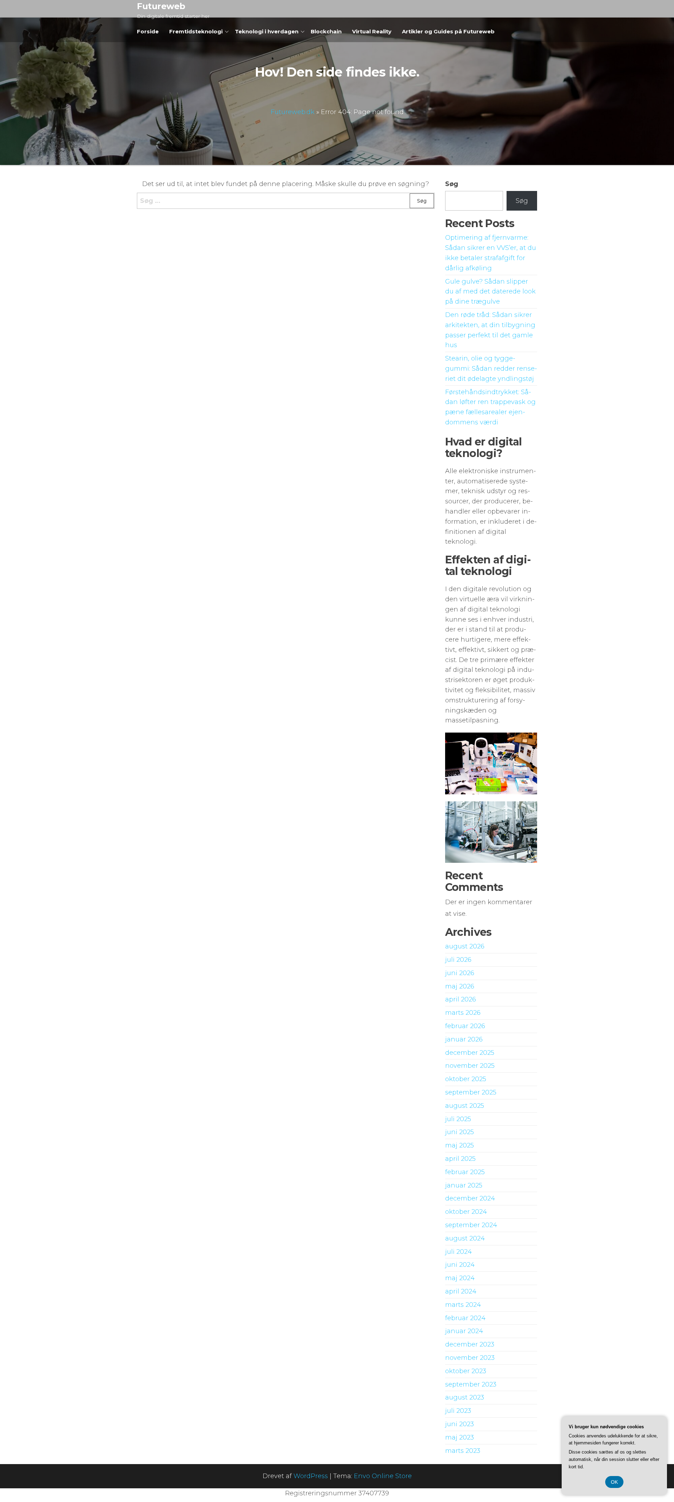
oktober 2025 (465, 1079)
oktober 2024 (466, 1212)
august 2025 (464, 1106)
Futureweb (161, 6)
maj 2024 (460, 1278)
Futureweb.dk (293, 112)
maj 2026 (459, 986)
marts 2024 (463, 1305)
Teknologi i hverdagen (266, 31)
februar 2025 (465, 1172)
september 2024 (471, 1225)
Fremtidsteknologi (196, 31)
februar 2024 (465, 1318)
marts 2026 (463, 1013)
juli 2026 (458, 960)
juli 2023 (458, 1411)
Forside (148, 31)
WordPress (310, 1476)
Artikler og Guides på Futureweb (448, 31)
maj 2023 (459, 1437)
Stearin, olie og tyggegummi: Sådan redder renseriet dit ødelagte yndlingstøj (491, 369)
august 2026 (464, 946)
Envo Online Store (383, 1476)
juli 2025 (458, 1119)
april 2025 (460, 1159)
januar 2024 (464, 1331)
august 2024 (465, 1238)
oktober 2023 (465, 1371)
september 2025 (470, 1092)
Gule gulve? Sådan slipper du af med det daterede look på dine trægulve (490, 292)
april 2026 (460, 999)
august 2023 (464, 1397)
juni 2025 (459, 1132)
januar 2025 (463, 1185)
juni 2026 (459, 973)
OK (614, 1482)
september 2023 (470, 1384)
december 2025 (469, 1053)
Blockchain (326, 31)
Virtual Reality (371, 31)
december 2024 (470, 1198)
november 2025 (470, 1066)
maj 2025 (459, 1145)
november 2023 (470, 1358)
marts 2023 (462, 1451)
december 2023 (469, 1344)
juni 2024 (460, 1265)
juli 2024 (458, 1252)
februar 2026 (465, 1026)
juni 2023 (459, 1424)
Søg (451, 184)
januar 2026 (464, 1039)
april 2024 (460, 1291)
